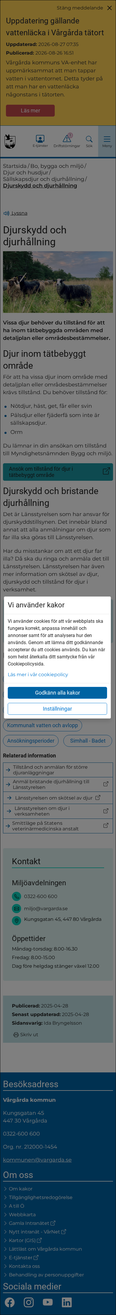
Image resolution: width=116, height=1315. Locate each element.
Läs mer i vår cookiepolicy (38, 674)
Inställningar (57, 709)
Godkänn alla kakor (57, 693)
